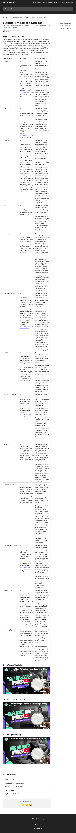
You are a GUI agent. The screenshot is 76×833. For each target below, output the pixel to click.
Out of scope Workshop (65, 25)
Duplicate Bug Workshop (66, 28)
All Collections (6, 17)
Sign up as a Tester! (48, 2)
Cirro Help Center (36, 2)
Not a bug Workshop (65, 31)
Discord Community (59, 2)
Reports (26, 17)
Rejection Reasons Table (66, 23)
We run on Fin (39, 828)
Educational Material (17, 17)
